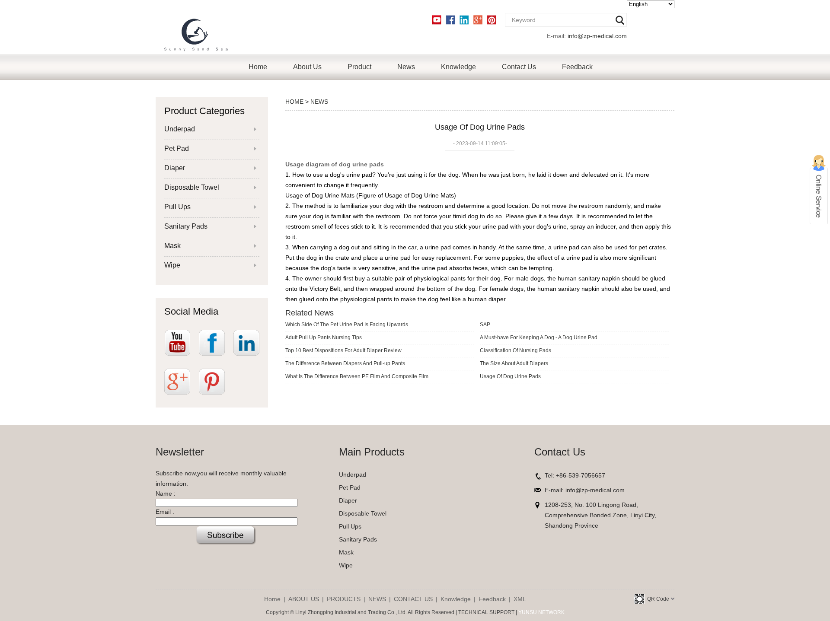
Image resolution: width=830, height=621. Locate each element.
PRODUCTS (344, 599)
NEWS (319, 101)
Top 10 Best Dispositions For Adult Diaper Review (343, 350)
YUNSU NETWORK (541, 612)
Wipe (172, 265)
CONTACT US (413, 599)
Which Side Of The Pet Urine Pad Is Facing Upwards (346, 325)
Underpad (179, 129)
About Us (307, 66)
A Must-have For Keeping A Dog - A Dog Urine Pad (538, 337)
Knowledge (458, 66)
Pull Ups (177, 206)
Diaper (174, 168)
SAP (485, 325)
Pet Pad (176, 148)
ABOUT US (303, 599)
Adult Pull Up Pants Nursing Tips (323, 337)
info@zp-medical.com (597, 35)
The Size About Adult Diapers (514, 363)
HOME (294, 101)
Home (258, 66)
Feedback (577, 66)
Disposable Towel (191, 187)
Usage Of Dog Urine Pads (510, 376)
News (406, 66)
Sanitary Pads (186, 226)
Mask (172, 245)
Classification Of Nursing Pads (515, 350)
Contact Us (519, 66)
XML (520, 599)
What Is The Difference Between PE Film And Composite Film (356, 376)
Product (359, 66)
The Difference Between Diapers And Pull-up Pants (345, 363)
